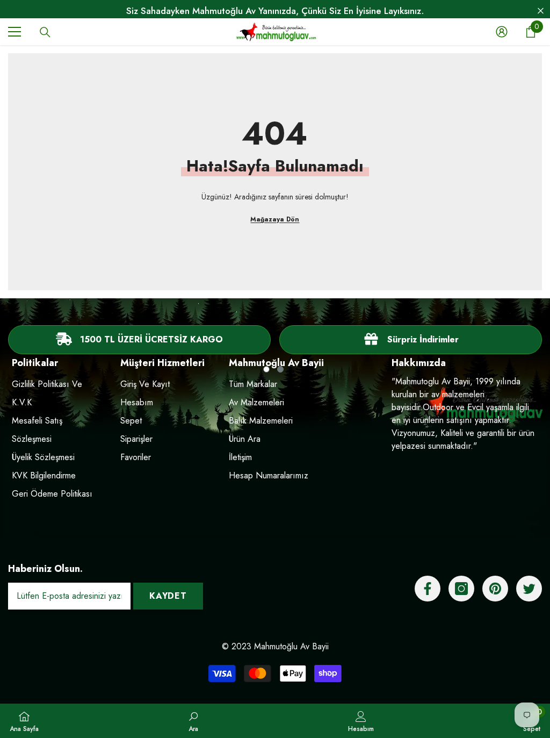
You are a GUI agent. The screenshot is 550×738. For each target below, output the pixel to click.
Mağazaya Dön (274, 219)
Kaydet (168, 596)
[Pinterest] (495, 588)
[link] (410, 339)
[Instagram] (461, 588)
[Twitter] (529, 588)
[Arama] (45, 32)
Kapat (541, 11)
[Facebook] (427, 588)
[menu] (14, 31)
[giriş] (502, 32)
